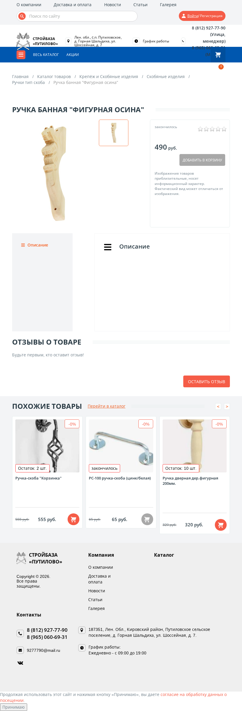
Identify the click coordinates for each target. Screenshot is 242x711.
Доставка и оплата (72, 4)
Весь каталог (46, 54)
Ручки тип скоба (28, 82)
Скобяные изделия (166, 76)
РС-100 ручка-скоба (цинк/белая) (120, 478)
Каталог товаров (54, 76)
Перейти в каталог (106, 406)
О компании (29, 4)
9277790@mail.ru (43, 650)
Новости (112, 4)
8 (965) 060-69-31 (47, 637)
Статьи (140, 4)
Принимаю (13, 707)
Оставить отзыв (206, 381)
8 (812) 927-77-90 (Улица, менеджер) (208, 34)
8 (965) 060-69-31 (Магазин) (208, 51)
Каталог (164, 555)
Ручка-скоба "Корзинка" (38, 478)
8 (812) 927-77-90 (47, 629)
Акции (72, 54)
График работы (156, 41)
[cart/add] (73, 519)
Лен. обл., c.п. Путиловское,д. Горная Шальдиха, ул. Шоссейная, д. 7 (98, 41)
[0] (218, 54)
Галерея (168, 4)
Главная (20, 76)
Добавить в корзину (202, 160)
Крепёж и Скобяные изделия (108, 76)
